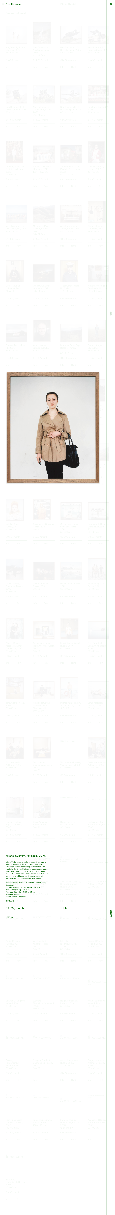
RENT (65, 908)
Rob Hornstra (14, 4)
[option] (53, 425)
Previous (110, 915)
